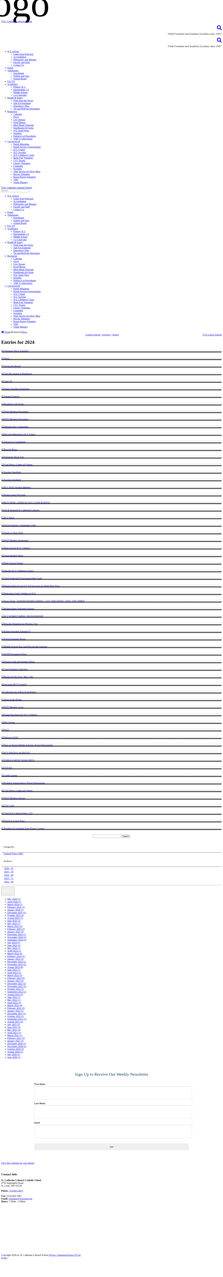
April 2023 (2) (14, 972)
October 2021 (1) (15, 1016)
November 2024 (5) (16, 937)
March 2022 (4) (14, 1005)
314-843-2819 (16, 1191)
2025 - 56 (8, 871)
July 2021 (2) (13, 1024)
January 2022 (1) (15, 1011)
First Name (39, 1084)
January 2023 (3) (15, 981)
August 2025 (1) (15, 918)
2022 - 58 (8, 881)
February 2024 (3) (16, 956)
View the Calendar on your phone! (17, 1163)
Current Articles (92, 334)
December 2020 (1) (16, 1043)
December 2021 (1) (16, 1013)
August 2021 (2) (15, 1022)
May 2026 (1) (13, 899)
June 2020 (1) (13, 1057)
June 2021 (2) (13, 1027)
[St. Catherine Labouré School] (16, 21)
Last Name (39, 1103)
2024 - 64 (8, 875)
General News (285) (13, 853)
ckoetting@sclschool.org (20, 1198)
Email (37, 1122)
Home (7, 332)
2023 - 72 (8, 878)
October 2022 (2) (15, 989)
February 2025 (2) (16, 929)
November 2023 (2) (16, 964)
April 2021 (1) (14, 1032)
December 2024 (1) (16, 934)
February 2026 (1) (16, 907)
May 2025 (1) (13, 923)
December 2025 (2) (16, 912)
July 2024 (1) (13, 942)
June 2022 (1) (13, 997)
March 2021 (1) (14, 1035)
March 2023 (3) (14, 975)
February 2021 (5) (16, 1038)
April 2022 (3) (14, 1002)
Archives (106, 334)
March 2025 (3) (14, 926)
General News (27, 1257)
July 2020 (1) (13, 1054)
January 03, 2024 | (14, 1257)
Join (111, 1147)
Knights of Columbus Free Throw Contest (38, 1263)
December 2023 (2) (16, 961)
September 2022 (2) (16, 991)
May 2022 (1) (13, 1000)
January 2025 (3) (15, 931)
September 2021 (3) (16, 1019)
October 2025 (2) (15, 915)
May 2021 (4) (13, 1030)
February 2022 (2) (16, 1008)
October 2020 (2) (15, 1049)
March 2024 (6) (14, 953)
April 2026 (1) (14, 901)
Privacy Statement (58, 1255)
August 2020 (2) (15, 1052)
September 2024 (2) (16, 940)
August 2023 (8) (15, 967)
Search (115, 334)
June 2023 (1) (13, 970)
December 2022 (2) (16, 983)
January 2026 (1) (15, 910)
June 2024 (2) (13, 945)
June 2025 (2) (13, 921)
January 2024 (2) (15, 959)
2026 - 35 (8, 868)
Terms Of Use (74, 1255)
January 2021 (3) (15, 1041)
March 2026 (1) (14, 904)
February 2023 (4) (16, 978)
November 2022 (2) (16, 986)
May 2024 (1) (13, 948)
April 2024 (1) (14, 951)
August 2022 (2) (15, 994)
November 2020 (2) (16, 1046)
